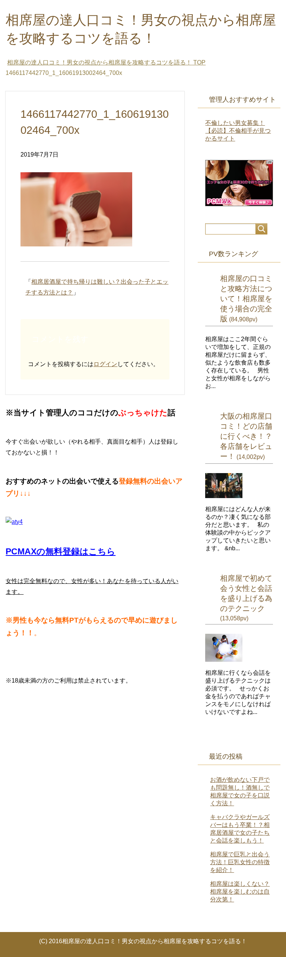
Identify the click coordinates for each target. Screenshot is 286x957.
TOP (106, 62)
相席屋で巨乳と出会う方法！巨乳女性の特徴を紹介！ (240, 862)
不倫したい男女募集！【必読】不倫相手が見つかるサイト (238, 131)
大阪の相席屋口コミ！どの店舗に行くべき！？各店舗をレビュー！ (246, 436)
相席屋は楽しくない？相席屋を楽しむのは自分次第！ (240, 892)
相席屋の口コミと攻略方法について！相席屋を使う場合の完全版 (246, 298)
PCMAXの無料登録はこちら (60, 551)
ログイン (105, 364)
